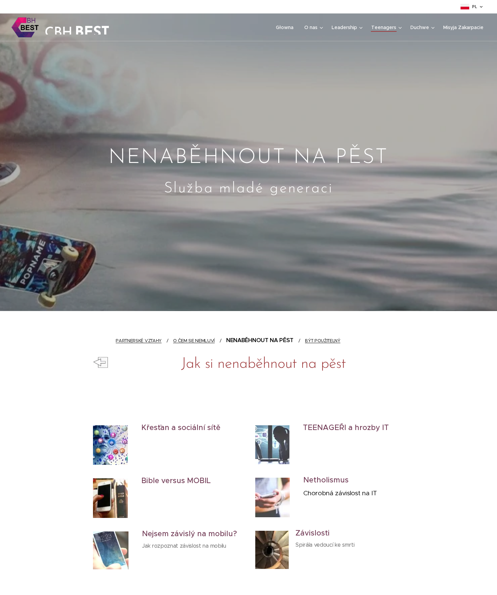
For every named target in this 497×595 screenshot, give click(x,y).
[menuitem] (286, 27)
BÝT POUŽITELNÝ (322, 340)
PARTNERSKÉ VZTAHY (139, 340)
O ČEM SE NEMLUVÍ (194, 340)
